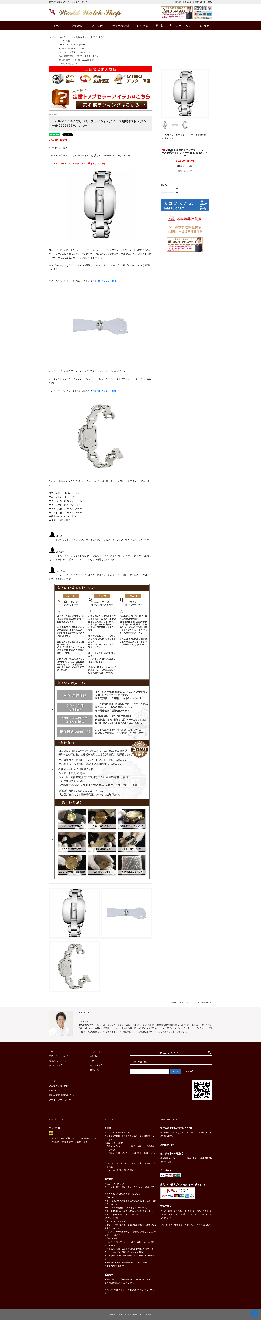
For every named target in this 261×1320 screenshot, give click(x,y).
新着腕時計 (78, 25)
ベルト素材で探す (66, 56)
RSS (51, 1090)
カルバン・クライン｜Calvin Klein (73, 37)
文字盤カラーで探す (66, 48)
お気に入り (186, 170)
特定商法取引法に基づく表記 (63, 1095)
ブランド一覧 (141, 25)
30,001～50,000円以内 (83, 60)
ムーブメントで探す (66, 44)
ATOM (58, 1090)
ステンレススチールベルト (88, 56)
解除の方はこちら (194, 1071)
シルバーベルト (85, 52)
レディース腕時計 (120, 25)
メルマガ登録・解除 (59, 1085)
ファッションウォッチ (67, 63)
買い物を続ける (203, 1002)
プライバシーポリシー (60, 1099)
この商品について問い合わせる (180, 1002)
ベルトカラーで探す (66, 52)
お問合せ (204, 25)
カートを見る (183, 25)
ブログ (52, 1081)
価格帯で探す (64, 60)
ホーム (56, 25)
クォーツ (83, 44)
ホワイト (83, 48)
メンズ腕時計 (99, 25)
